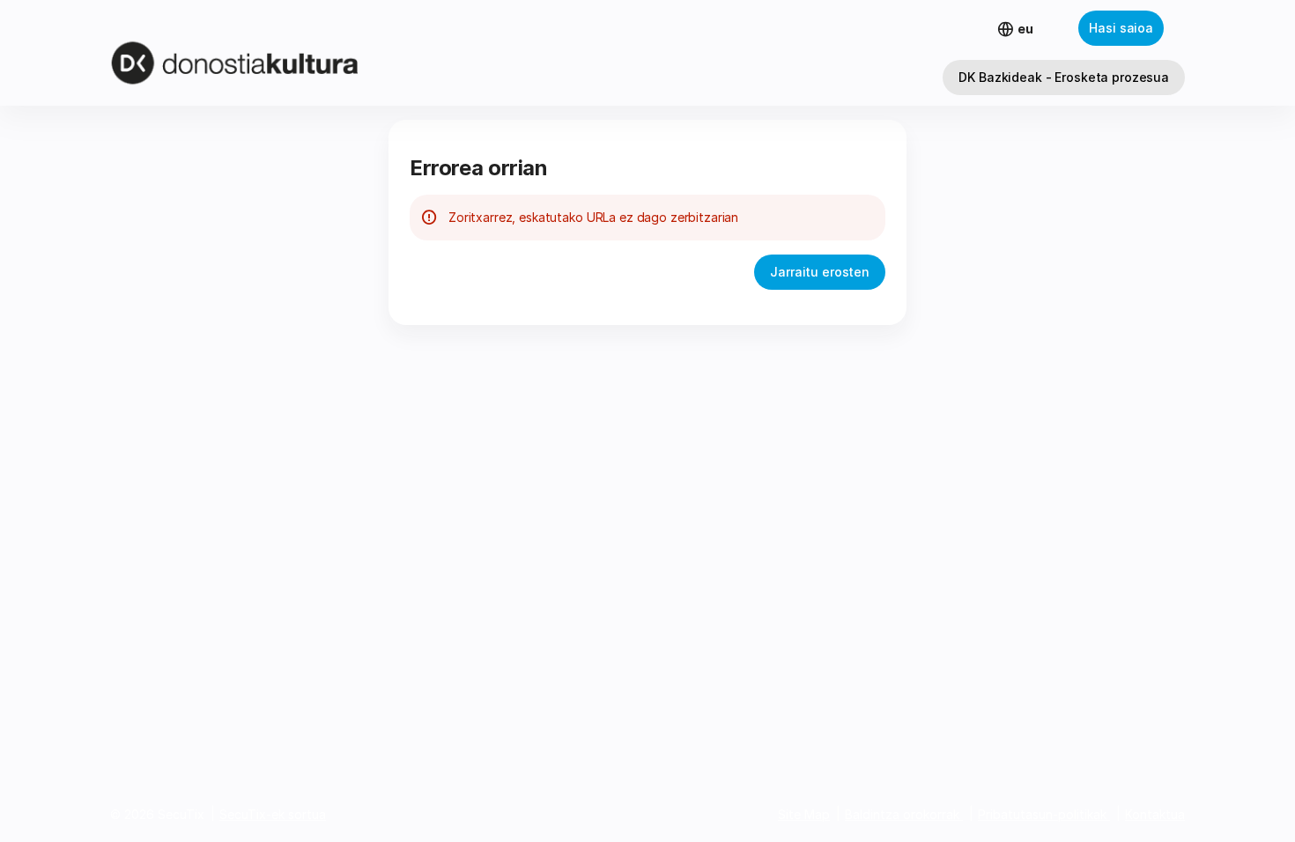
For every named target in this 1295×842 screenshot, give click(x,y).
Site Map (804, 814)
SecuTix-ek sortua (272, 814)
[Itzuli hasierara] (266, 53)
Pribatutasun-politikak (1042, 814)
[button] (1064, 77)
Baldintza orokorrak (902, 814)
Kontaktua (1155, 814)
